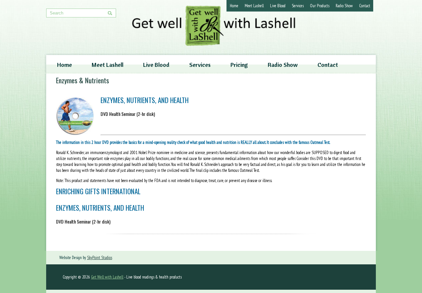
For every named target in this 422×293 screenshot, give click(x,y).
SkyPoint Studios (99, 257)
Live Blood (278, 6)
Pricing (239, 64)
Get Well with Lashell (107, 277)
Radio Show (344, 6)
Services (298, 6)
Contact (364, 6)
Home (234, 6)
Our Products (319, 6)
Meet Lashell (254, 6)
